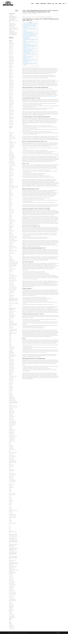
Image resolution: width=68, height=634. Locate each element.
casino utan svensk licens (13, 287)
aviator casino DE (11, 210)
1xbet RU (10, 178)
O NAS (56, 3)
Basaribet (10, 229)
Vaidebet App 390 (11, 590)
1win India (10, 141)
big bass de (11, 249)
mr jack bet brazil (11, 439)
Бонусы (25, 40)
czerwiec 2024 (11, 66)
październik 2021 (11, 101)
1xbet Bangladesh (12, 158)
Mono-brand (11, 386)
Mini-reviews (11, 381)
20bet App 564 (11, 185)
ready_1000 (11, 513)
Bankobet (10, 227)
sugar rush (10, 576)
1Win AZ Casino (11, 132)
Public (10, 507)
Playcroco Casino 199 (12, 494)
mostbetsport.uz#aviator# (13, 436)
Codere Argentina (11, 295)
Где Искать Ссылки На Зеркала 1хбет (29, 34)
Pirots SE (10, 490)
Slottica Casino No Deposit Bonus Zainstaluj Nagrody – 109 (13, 557)
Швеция (10, 620)
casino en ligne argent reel (13, 275)
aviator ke (10, 215)
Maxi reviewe (11, 374)
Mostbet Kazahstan (12, 416)
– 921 (10, 128)
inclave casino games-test (13, 329)
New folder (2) (11, 446)
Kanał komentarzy (12, 626)
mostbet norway (11, 419)
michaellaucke (11, 377)
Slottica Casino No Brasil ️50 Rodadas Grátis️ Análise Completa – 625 (13, 549)
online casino (11, 453)
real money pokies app (12, 514)
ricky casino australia (12, 523)
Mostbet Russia (11, 425)
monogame (10, 390)
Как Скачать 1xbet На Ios (27, 57)
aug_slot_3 (10, 203)
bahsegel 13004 (11, 226)
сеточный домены (11, 616)
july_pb (10, 341)
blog (9, 254)
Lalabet (10, 357)
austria (10, 206)
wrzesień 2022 (11, 86)
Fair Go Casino (11, 312)
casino (10, 273)
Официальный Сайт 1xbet (28, 50)
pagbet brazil (11, 464)
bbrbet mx (10, 232)
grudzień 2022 (11, 81)
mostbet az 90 (11, 396)
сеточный (10, 613)
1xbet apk (10, 151)
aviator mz (10, 216)
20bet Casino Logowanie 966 (13, 186)
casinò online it (11, 284)
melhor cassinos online (12, 376)
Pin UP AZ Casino (11, 473)
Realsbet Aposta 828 (12, 517)
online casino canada (12, 456)
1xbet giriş (10, 166)
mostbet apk (11, 394)
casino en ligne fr (11, 277)
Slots (10, 527)
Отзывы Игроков (26, 38)
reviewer (10, 521)
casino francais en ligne (12, 280)
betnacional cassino (12, 246)
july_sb (10, 344)
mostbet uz (10, 428)
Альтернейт (10, 603)
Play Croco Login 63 (12, 493)
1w (9, 131)
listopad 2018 (11, 123)
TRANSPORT (49, 3)
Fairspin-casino (11, 313)
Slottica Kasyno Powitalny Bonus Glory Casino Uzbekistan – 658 (13, 567)
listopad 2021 (11, 100)
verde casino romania (12, 594)
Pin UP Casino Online (12, 480)
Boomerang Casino (12, 260)
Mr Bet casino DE (11, 438)
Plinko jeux (10, 501)
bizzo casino (11, 252)
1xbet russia (11, 179)
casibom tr (10, 270)
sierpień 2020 (11, 113)
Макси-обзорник (11, 606)
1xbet (10, 149)
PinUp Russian (11, 487)
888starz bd (11, 193)
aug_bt (10, 196)
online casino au (11, 455)
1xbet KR (10, 172)
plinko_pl (10, 504)
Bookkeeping (11, 259)
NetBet (10, 442)
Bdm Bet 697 (11, 233)
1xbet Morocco (11, 175)
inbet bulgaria (11, 327)
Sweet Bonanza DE (12, 582)
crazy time (10, 305)
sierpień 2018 (11, 124)
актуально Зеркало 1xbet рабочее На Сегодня (31, 33)
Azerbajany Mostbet (12, 220)
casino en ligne (11, 274)
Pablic (10, 463)
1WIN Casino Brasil (12, 136)
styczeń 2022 (11, 97)
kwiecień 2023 (11, 76)
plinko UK (10, 503)
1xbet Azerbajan (11, 155)
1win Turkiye (11, 145)
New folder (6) (11, 448)
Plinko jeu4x (11, 500)
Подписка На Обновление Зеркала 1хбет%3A (30, 39)
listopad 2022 (11, 83)
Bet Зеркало (25, 58)
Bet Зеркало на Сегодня (27, 44)
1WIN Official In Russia (12, 142)
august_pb (10, 205)
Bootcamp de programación (13, 263)
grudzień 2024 (11, 57)
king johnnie (11, 349)
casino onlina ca (11, 281)
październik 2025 (11, 43)
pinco (10, 483)
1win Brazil (10, 135)
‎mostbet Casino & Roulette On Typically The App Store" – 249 (13, 402)
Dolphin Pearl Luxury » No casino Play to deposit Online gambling (13, 29)
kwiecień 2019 (11, 118)
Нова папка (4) (11, 610)
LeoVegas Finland (11, 360)
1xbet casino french (12, 163)
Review (10, 518)
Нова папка (10, 609)
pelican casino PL (11, 469)
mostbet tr (10, 426)
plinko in (10, 497)
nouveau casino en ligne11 (13, 452)
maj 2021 (10, 108)
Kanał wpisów (11, 625)
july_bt (10, 335)
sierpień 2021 (11, 104)
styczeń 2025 (11, 56)
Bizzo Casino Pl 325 (12, 253)
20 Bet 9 (10, 183)
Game (10, 319)
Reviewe (10, 520)
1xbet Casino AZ (11, 161)
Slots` (10, 528)
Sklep (63, 3)
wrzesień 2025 (11, 44)
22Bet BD (10, 190)
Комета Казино (11, 604)
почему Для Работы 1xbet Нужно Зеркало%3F (31, 23)
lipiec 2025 (10, 47)
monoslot (10, 391)
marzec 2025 (11, 53)
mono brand (11, 383)
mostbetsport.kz (11, 435)
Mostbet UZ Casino (12, 429)
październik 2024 (11, 60)
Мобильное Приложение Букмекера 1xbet (30, 35)
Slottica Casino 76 (11, 546)
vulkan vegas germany (12, 600)
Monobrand (11, 387)
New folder (10, 445)
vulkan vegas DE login (12, 599)
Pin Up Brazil (11, 476)
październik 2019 (11, 117)
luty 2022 (10, 96)
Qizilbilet (10, 508)
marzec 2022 (11, 94)
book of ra (10, 256)
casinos (10, 294)
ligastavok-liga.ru (11, 367)
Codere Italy (11, 296)
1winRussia (11, 148)
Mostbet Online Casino (12, 421)
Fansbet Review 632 (12, 315)
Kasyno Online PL (11, 348)
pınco (10, 491)
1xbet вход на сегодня (52, 96)
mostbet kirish (11, 418)
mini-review (11, 380)
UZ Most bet (11, 589)
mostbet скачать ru (12, 433)
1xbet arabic (11, 152)
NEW (10, 443)
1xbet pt (10, 176)
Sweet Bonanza (11, 580)
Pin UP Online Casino (12, 481)
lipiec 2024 (10, 64)
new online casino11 (12, 449)
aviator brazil (11, 209)
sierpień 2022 (11, 87)
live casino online (11, 369)
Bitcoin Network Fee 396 (12, 250)
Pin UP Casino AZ (11, 479)
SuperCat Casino (11, 577)
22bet (10, 189)
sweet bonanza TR (12, 583)
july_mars (10, 338)
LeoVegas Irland (11, 363)
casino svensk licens (12, 285)
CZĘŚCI (32, 3)
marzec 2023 (11, 77)
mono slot (10, 384)
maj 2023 (10, 74)
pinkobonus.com (11, 484)
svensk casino (11, 579)
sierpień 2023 (11, 70)
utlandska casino (11, 587)
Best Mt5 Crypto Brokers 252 (13, 240)
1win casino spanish (12, 138)
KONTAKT (59, 3)
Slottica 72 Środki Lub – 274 (13, 536)
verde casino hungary (12, 592)
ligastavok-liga (11, 366)
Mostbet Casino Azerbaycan (13, 406)
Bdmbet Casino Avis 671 (12, 236)
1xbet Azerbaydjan (12, 156)
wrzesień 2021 (11, 103)
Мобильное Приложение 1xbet (28, 56)
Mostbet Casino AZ (12, 405)
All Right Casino (11, 195)
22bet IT (10, 192)
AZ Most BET (11, 219)
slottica (10, 530)
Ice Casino (10, 326)
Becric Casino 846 (11, 239)
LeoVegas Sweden (12, 364)
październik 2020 (11, 110)
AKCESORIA (37, 3)
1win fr (10, 139)
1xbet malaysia (11, 173)
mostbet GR (11, 409)
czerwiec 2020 (11, 114)
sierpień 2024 (11, 63)
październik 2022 (11, 84)
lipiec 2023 (10, 71)
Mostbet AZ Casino (12, 397)
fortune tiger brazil (12, 316)
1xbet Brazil (11, 159)
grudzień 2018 (11, 121)
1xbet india (10, 168)
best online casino (12, 242)
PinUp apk (10, 486)
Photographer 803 (12, 470)
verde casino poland (12, 593)
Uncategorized (34, 13)
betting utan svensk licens (13, 247)
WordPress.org (11, 628)
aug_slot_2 (10, 202)
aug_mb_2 (10, 199)
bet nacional (11, 243)
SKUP (53, 3)
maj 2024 (10, 67)
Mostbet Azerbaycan (12, 400)
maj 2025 (10, 50)
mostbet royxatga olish (12, 423)
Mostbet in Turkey (12, 412)
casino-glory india (12, 292)
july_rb (10, 342)
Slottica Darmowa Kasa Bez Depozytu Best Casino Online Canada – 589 (13, 563)
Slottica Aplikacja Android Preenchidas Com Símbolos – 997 (13, 541)
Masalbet (10, 373)
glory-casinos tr (11, 322)
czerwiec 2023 (11, 73)
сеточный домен (11, 614)
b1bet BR (10, 223)
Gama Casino (11, 318)
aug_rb (10, 200)
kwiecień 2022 (11, 93)
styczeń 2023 (11, 80)
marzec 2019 (11, 120)
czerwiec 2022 (11, 90)
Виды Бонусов (26, 62)
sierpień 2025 (11, 46)
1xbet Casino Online (12, 165)
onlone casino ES (11, 458)
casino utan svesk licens (12, 288)
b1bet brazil (11, 225)
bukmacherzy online (12, 268)
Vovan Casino (11, 596)
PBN (9, 467)
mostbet (10, 393)
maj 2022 (10, 91)
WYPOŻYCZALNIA (43, 3)
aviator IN (10, 213)
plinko (10, 496)
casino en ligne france (12, 278)
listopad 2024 (11, 59)
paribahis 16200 (11, 466)
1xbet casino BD (11, 162)
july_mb (10, 339)
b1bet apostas (11, 222)
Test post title (11, 14)
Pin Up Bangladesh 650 (12, 474)
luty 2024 (10, 69)
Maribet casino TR (12, 371)
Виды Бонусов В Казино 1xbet (28, 32)
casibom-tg (10, 271)
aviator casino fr (11, 212)
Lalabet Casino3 (11, 359)
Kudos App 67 (11, 353)
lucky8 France (11, 370)
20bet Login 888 (11, 188)
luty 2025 (10, 54)
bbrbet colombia (11, 230)
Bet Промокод (26, 47)
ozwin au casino (11, 459)
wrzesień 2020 (11, 111)
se (9, 524)
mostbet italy (11, 415)
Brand (10, 267)
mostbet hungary (11, 411)
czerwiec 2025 (11, 49)
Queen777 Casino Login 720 (13, 510)
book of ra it (11, 257)
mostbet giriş (11, 408)
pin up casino (11, 477)
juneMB (10, 345)
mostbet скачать (11, 432)
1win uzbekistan (11, 146)
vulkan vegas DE (11, 597)
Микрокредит (11, 607)
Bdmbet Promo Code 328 (13, 237)
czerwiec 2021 (11, 107)
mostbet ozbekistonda (12, 422)
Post (9, 506)
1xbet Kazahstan (11, 169)
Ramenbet (10, 511)
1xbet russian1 (11, 182)
